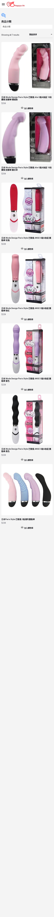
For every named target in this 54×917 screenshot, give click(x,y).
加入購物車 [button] (28, 108)
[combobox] (41, 34)
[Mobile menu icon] (3, 4)
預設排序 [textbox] (33, 34)
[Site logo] (16, 4)
